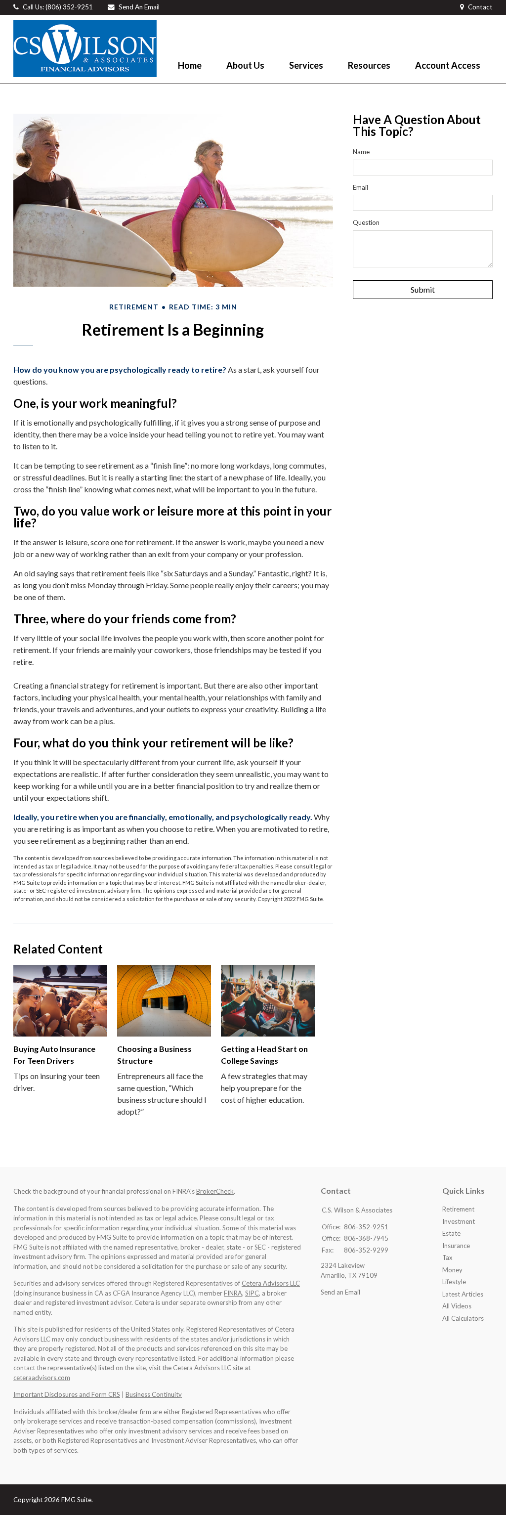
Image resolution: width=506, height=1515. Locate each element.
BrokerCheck (215, 1191)
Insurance (456, 1246)
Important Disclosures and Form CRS (66, 1394)
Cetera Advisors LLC (271, 1283)
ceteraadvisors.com (41, 1378)
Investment (458, 1221)
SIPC (252, 1293)
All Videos (456, 1306)
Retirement (458, 1209)
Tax (447, 1257)
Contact (480, 7)
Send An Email (139, 7)
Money (452, 1270)
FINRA (233, 1293)
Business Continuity (154, 1394)
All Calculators (463, 1318)
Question (366, 222)
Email (360, 187)
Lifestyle (454, 1282)
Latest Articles (462, 1294)
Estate (451, 1233)
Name (361, 152)
